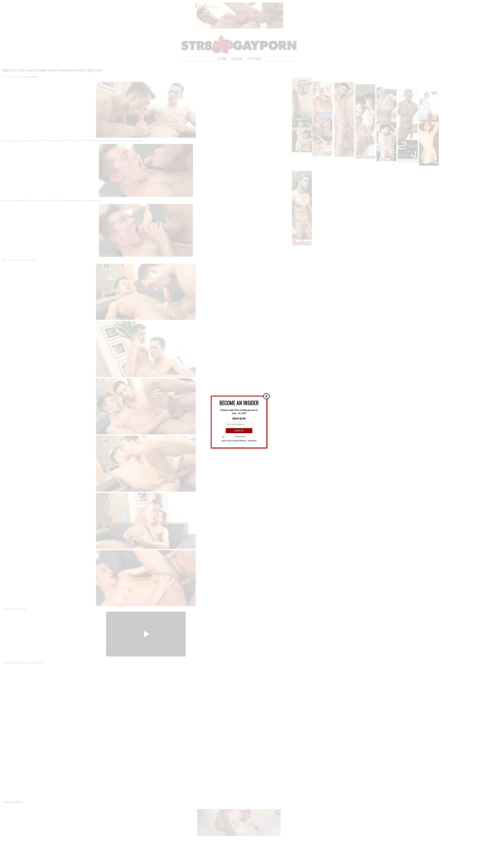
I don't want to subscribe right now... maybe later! (239, 440)
